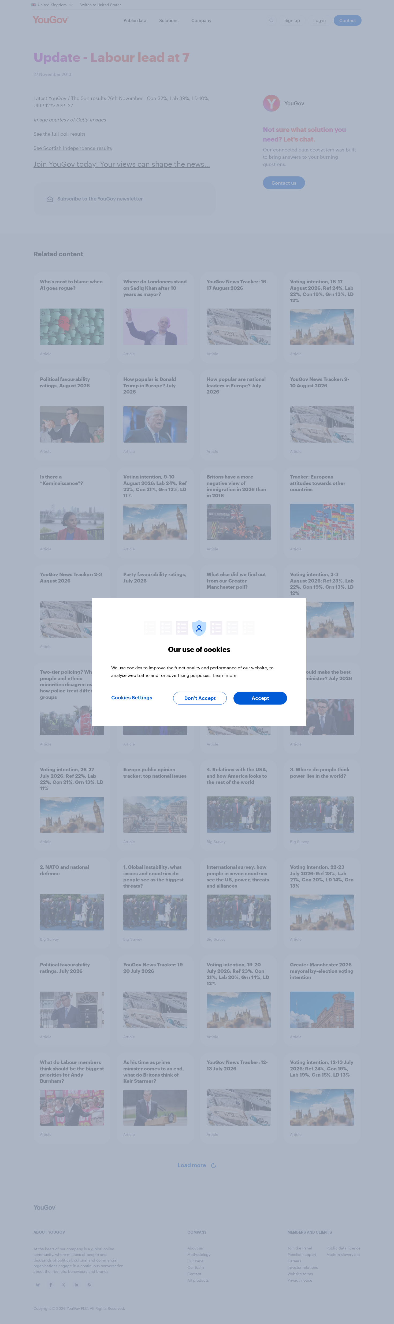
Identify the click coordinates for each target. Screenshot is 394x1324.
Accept (260, 698)
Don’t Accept (200, 698)
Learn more (224, 674)
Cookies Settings (131, 697)
